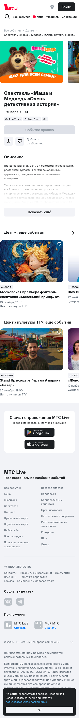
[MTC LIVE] (11, 7)
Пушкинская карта (16, 518)
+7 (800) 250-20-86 (17, 567)
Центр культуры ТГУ (13, 306)
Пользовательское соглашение (16, 544)
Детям (30, 30)
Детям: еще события (24, 232)
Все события (21, 17)
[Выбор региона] (52, 7)
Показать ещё (39, 211)
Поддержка (48, 494)
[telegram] (20, 602)
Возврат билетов (52, 488)
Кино (39, 17)
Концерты (47, 532)
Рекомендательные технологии (54, 524)
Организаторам (51, 510)
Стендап (9, 512)
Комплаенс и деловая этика (35, 581)
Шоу (44, 538)
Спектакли (69, 17)
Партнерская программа (57, 516)
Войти (66, 6)
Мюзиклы (52, 17)
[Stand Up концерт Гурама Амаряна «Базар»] (31, 349)
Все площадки (13, 536)
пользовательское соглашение (26, 702)
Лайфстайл (11, 530)
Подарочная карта (16, 524)
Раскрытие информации (36, 573)
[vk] (8, 602)
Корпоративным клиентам (52, 502)
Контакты (10, 573)
